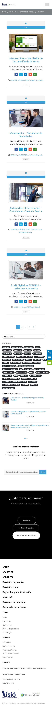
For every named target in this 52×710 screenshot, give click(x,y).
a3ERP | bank (7, 350)
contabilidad (39, 357)
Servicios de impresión (14, 602)
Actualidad (7, 642)
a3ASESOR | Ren (23, 80)
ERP (44, 360)
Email (30, 74)
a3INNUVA (37, 350)
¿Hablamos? (7, 625)
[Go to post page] (6, 400)
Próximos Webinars (10, 650)
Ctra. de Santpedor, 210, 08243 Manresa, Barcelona (24, 668)
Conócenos (7, 621)
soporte (25, 385)
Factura (5, 363)
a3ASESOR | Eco (19, 307)
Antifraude (18, 353)
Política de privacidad (11, 629)
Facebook (16, 74)
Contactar (27, 520)
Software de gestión (36, 80)
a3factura (27, 350)
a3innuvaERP (7, 353)
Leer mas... (26, 85)
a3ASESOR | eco (17, 347)
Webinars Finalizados (11, 654)
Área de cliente (8, 683)
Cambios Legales (8, 357)
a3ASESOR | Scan (36, 230)
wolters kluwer (8, 388)
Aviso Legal (7, 633)
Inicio (5, 618)
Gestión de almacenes (25, 366)
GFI (21, 369)
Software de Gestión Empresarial (14, 382)
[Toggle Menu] (47, 4)
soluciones (32, 382)
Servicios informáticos (11, 378)
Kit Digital (36, 307)
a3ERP (38, 347)
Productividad (21, 372)
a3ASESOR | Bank (24, 230)
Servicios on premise (13, 582)
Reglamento (7, 375)
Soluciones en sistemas (11, 385)
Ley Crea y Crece (8, 372)
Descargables (8, 657)
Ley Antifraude (39, 369)
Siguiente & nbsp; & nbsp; (34, 327)
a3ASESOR (13, 80)
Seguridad (23, 375)
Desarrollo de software (14, 607)
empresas (37, 360)
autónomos (37, 353)
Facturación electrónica (31, 363)
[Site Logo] (9, 4)
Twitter (21, 74)
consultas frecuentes (24, 357)
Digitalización (18, 360)
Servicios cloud (35, 375)
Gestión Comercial (9, 366)
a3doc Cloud (28, 347)
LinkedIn (25, 74)
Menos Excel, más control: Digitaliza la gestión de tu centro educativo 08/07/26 (30, 426)
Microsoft (8, 597)
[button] (25, 438)
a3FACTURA (28, 307)
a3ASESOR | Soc (23, 155)
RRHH (16, 375)
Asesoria (27, 353)
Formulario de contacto (11, 680)
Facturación (15, 363)
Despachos (6, 360)
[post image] (26, 43)
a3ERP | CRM (17, 350)
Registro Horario (42, 372)
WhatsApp (35, 74)
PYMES (31, 372)
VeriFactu (34, 385)
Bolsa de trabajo (9, 646)
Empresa (28, 360)
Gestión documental (10, 369)
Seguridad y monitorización (17, 592)
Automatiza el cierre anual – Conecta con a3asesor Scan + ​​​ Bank (26, 211)
